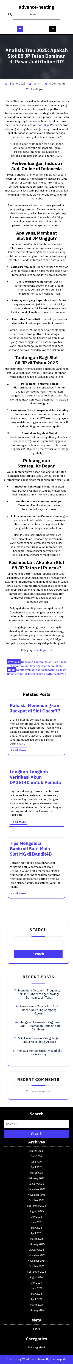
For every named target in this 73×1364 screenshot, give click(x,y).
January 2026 (36, 1183)
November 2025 (36, 1194)
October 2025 (36, 1200)
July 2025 (36, 1216)
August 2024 (36, 1277)
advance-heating (36, 7)
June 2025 (36, 1222)
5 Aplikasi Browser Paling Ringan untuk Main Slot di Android (39, 1040)
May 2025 (36, 1227)
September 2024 (36, 1271)
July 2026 (36, 1156)
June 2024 (36, 1288)
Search (10, 14)
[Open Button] (20, 29)
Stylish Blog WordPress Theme (26, 1359)
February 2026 (36, 1178)
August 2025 (36, 1211)
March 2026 (36, 1172)
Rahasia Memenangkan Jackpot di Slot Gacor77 (35, 708)
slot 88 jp (43, 125)
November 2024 (36, 1260)
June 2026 (36, 1161)
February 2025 (36, 1244)
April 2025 (36, 1233)
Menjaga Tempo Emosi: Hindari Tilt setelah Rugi (39, 1052)
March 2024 (36, 1304)
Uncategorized (43, 650)
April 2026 (36, 1167)
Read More (18, 750)
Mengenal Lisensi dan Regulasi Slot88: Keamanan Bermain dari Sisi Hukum (39, 1026)
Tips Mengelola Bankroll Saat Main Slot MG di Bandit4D (31, 848)
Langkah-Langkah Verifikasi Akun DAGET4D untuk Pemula (35, 777)
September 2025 (36, 1205)
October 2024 (36, 1266)
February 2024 (36, 1310)
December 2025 (36, 1189)
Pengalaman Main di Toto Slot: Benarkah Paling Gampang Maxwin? (39, 1010)
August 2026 (36, 1150)
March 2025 (36, 1238)
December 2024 (36, 1255)
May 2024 (36, 1293)
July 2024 (36, 1282)
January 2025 (36, 1249)
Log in (36, 1329)
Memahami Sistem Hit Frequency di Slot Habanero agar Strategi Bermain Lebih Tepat (39, 994)
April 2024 (36, 1299)
